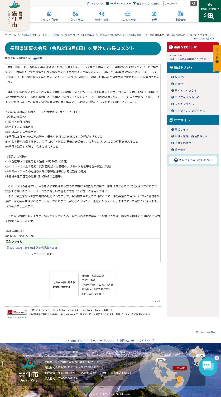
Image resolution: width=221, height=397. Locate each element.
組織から (180, 77)
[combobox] (177, 3)
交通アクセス (78, 340)
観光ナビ (180, 150)
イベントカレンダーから (190, 111)
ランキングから (184, 104)
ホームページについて (102, 340)
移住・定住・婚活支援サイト (193, 136)
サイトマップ (146, 340)
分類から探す (29, 35)
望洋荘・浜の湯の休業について (187, 59)
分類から (180, 84)
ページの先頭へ (207, 332)
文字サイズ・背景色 (147, 3)
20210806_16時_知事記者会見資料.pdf (33, 248)
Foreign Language (120, 3)
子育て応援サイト (186, 143)
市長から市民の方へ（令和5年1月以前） (122, 35)
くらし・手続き (50, 35)
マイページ (97, 3)
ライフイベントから (187, 97)
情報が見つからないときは (195, 160)
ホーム (12, 35)
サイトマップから (186, 90)
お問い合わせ (127, 340)
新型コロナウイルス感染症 (79, 35)
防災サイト (182, 129)
